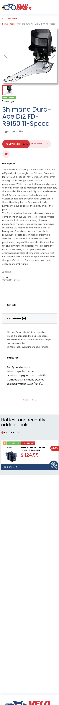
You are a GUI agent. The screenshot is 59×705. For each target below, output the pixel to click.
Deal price (9, 466)
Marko (8, 272)
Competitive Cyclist (11, 280)
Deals (12, 24)
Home (5, 24)
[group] (29, 55)
